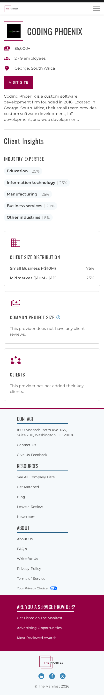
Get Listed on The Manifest (39, 618)
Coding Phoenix (54, 31)
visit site (18, 82)
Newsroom (26, 516)
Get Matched (28, 487)
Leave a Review (30, 507)
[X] (63, 676)
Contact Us (26, 445)
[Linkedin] (41, 676)
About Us (25, 539)
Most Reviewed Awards (36, 638)
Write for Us (27, 559)
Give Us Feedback (32, 455)
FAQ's (22, 549)
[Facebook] (52, 676)
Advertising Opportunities (39, 628)
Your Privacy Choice (32, 588)
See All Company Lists (36, 477)
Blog (21, 497)
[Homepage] (11, 8)
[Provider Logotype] (13, 31)
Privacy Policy (29, 568)
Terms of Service (31, 578)
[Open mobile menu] (96, 8)
